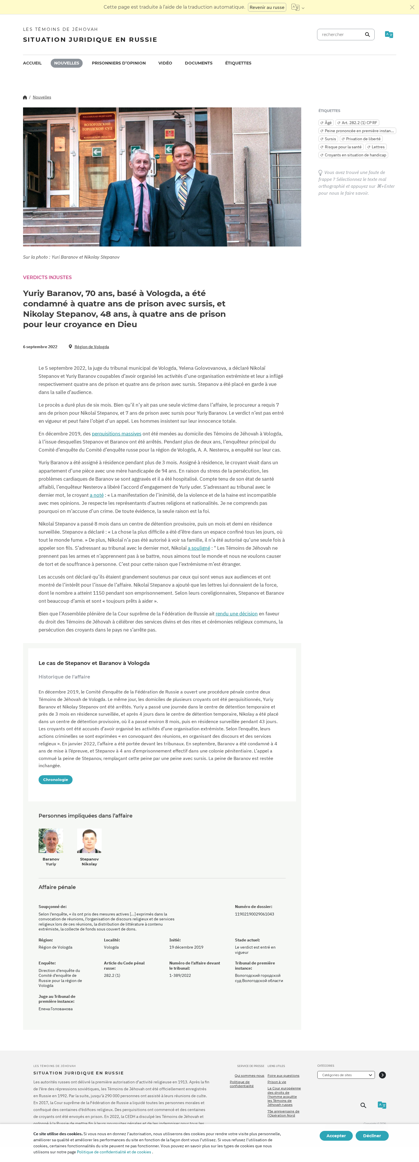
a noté (97, 495)
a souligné (199, 548)
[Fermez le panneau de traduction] (412, 7)
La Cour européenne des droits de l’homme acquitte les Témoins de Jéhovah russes (284, 1096)
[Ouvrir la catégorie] (382, 1075)
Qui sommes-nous (249, 1076)
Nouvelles (66, 63)
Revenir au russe (267, 7)
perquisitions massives (116, 434)
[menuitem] (32, 63)
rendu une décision (237, 614)
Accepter (336, 1135)
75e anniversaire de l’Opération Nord (283, 1113)
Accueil (32, 63)
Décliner (372, 1135)
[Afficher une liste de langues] (298, 7)
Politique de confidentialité (242, 1084)
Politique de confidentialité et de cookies (114, 1152)
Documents (199, 63)
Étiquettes (238, 63)
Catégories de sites (337, 1075)
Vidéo (165, 63)
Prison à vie (277, 1082)
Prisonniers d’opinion (119, 63)
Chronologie (55, 779)
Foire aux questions (283, 1076)
